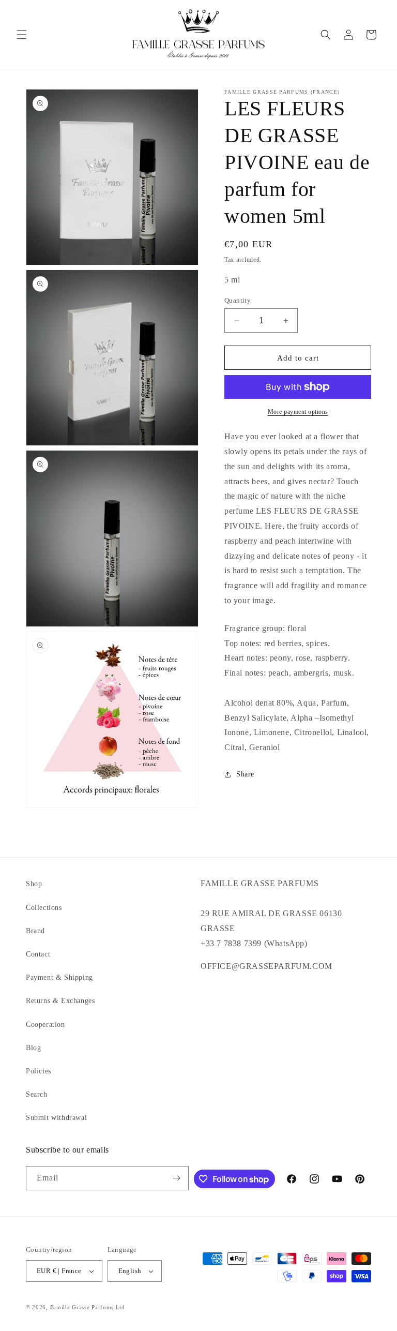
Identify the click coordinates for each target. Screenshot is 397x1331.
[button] (21, 34)
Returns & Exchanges (60, 1001)
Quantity (237, 300)
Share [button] (245, 774)
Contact (38, 954)
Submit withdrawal (56, 1117)
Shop (34, 884)
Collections (44, 907)
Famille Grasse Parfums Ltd (87, 1307)
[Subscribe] (176, 1178)
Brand (35, 931)
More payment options (298, 411)
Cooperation (45, 1024)
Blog (33, 1048)
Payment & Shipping (59, 977)
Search (37, 1094)
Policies (38, 1071)
